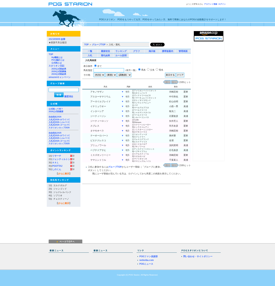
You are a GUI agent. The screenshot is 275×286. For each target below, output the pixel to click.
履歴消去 (68, 96)
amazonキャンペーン (60, 77)
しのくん (56, 169)
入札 (90, 55)
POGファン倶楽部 (148, 256)
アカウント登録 (210, 4)
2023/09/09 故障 (57, 39)
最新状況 (105, 51)
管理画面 (183, 51)
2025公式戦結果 (58, 69)
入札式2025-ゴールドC (59, 141)
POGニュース (146, 264)
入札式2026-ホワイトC (59, 119)
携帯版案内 (167, 51)
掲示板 (152, 51)
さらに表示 (63, 173)
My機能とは (56, 57)
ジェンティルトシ (61, 159)
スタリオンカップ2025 (59, 143)
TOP (51, 54)
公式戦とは (56, 63)
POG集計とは (57, 60)
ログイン (222, 4)
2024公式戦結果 (58, 74)
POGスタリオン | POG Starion (70, 4)
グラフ (136, 51)
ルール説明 (121, 55)
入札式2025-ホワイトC (59, 135)
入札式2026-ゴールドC (59, 125)
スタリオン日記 (56, 65)
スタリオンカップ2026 (59, 127)
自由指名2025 (55, 133)
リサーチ (56, 156)
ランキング (121, 51)
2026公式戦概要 (56, 111)
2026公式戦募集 (58, 71)
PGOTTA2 (57, 166)
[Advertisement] (126, 36)
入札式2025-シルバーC (59, 138)
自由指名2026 (55, 117)
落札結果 (105, 55)
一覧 (90, 51)
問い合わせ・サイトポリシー (198, 256)
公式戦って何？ (56, 109)
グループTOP (99, 44)
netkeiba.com (146, 260)
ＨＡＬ (55, 162)
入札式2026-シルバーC (59, 122)
